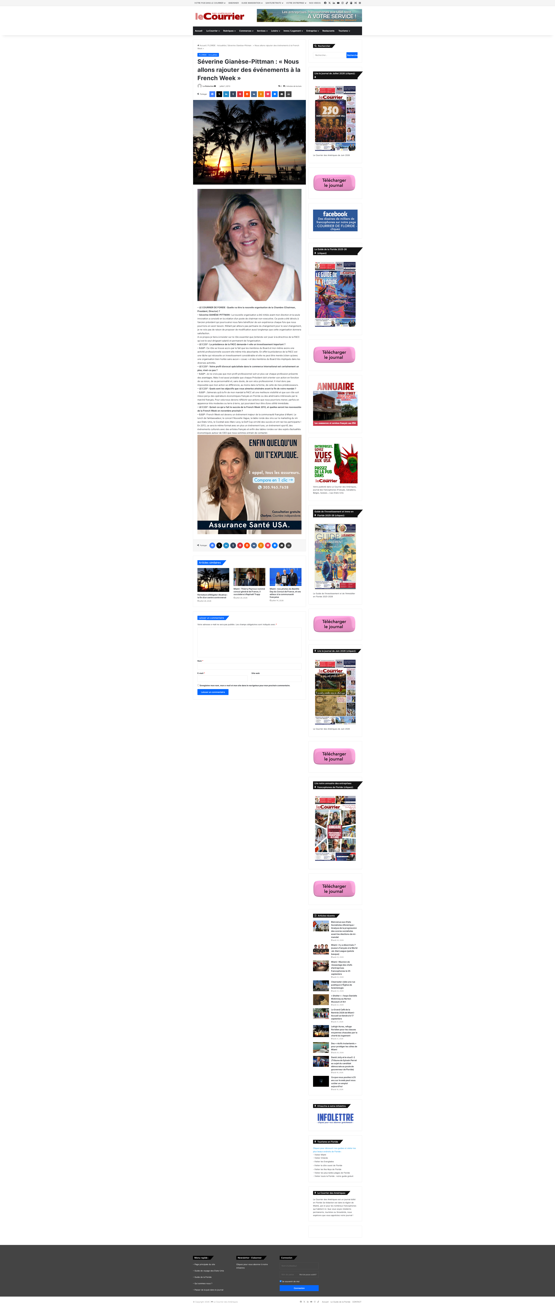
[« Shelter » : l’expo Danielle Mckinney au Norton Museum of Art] (321, 999)
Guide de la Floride (203, 1277)
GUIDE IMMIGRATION (251, 3)
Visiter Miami (320, 1155)
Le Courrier (212, 31)
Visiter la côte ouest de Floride (328, 1165)
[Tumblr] (233, 94)
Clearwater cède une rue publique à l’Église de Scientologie (343, 985)
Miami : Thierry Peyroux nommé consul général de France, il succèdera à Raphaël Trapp (249, 591)
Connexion (299, 1288)
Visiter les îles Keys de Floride (327, 1169)
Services (261, 31)
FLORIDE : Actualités (217, 45)
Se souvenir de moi (290, 1281)
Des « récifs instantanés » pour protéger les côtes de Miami (344, 1046)
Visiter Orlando (321, 1158)
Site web (255, 673)
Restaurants (328, 31)
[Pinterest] (240, 94)
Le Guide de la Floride (340, 1302)
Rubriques (228, 31)
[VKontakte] (254, 94)
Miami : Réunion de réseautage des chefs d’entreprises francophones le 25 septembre (341, 968)
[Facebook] (212, 94)
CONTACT (356, 1302)
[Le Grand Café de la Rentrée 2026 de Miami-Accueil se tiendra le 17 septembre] (321, 1013)
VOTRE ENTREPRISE (295, 3)
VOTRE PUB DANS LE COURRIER (208, 3)
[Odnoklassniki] (261, 94)
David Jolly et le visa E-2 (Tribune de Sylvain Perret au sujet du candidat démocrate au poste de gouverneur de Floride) (344, 1063)
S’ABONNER (233, 3)
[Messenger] (275, 94)
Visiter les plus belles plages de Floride (332, 1173)
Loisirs (274, 31)
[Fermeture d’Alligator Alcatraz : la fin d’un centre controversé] (213, 580)
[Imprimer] (289, 94)
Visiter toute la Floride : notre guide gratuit (333, 1176)
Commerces (245, 31)
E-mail (201, 673)
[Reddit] (247, 94)
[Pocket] (268, 94)
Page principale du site (205, 1264)
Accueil (198, 31)
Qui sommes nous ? (203, 1283)
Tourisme (343, 31)
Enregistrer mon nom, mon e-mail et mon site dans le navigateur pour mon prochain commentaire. (245, 685)
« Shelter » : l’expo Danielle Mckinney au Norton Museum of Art (344, 998)
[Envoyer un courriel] (215, 86)
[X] (219, 94)
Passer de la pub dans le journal (209, 1290)
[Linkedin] (226, 94)
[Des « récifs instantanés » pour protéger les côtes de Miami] (321, 1047)
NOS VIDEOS (315, 3)
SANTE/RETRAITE (273, 3)
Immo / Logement (292, 31)
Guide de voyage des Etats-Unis (209, 1271)
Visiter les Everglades (324, 1161)
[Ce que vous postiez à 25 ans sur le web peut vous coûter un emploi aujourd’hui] (321, 1081)
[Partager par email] (282, 94)
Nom (200, 661)
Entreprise (311, 31)
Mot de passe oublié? (308, 1274)
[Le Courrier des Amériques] (219, 16)
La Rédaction (208, 86)
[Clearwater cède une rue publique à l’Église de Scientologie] (321, 985)
